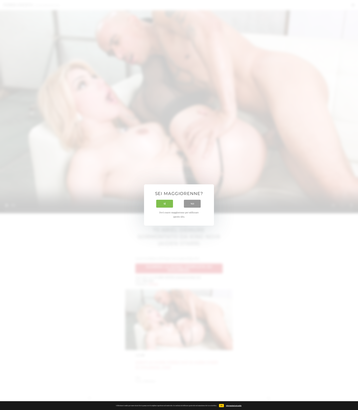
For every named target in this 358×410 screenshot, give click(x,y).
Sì (165, 203)
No (192, 203)
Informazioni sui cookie (234, 406)
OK (221, 406)
